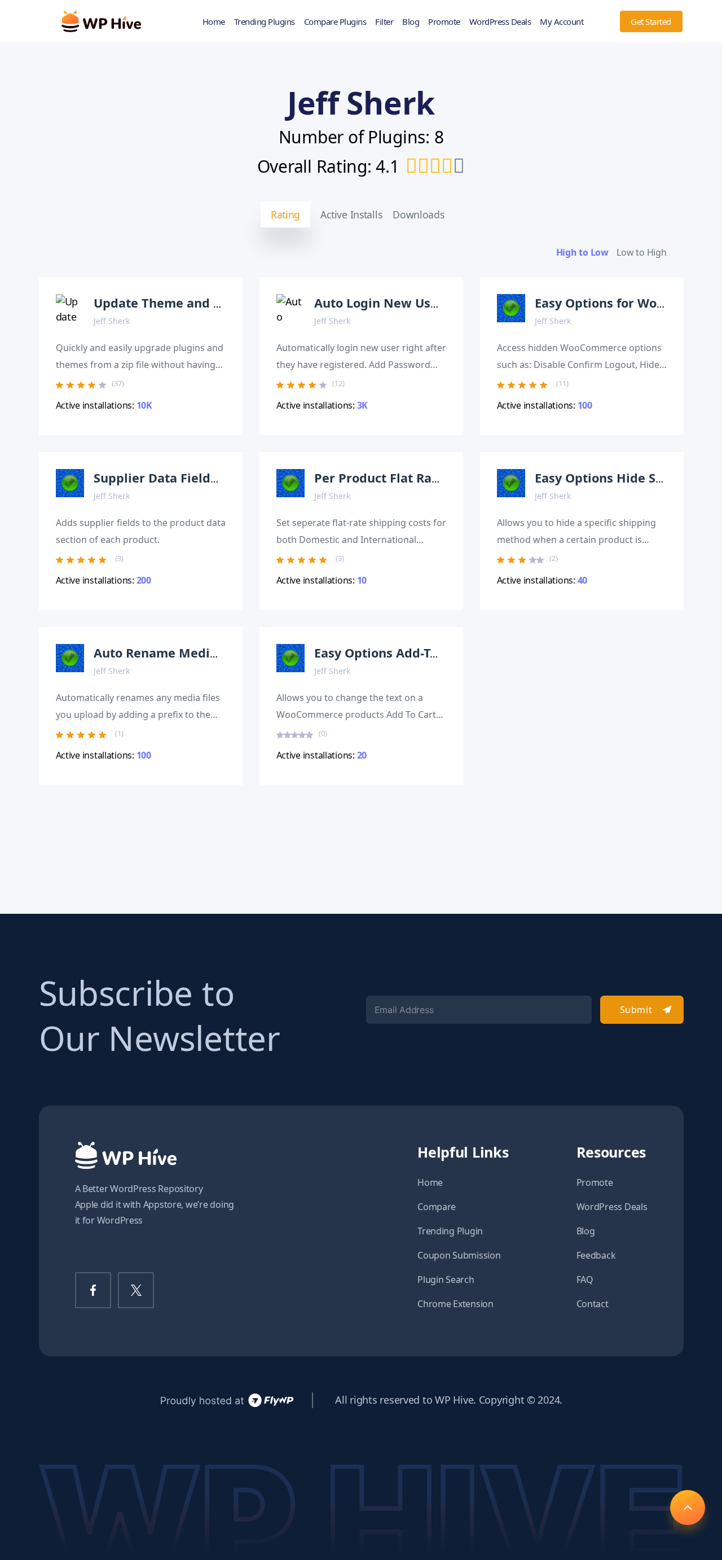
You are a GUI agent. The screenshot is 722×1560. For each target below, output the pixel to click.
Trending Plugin (450, 1231)
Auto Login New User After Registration (435, 303)
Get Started (651, 21)
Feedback (596, 1255)
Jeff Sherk (112, 320)
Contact (592, 1304)
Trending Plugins (264, 21)
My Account (561, 21)
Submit (636, 1010)
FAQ (584, 1279)
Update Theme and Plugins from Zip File (217, 303)
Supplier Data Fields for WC (177, 478)
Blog (410, 21)
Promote (444, 21)
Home (213, 21)
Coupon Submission (458, 1255)
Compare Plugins (335, 21)
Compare (436, 1206)
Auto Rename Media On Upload (189, 653)
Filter (384, 21)
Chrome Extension (455, 1304)
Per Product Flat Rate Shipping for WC (429, 478)
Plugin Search (445, 1279)
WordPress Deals (500, 21)
